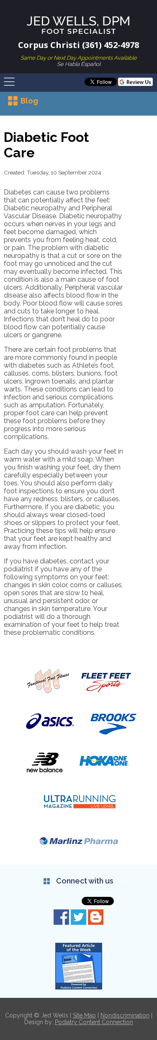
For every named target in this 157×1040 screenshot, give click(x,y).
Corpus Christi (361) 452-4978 (78, 44)
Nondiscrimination (124, 1015)
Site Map (84, 1015)
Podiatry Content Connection (94, 1022)
